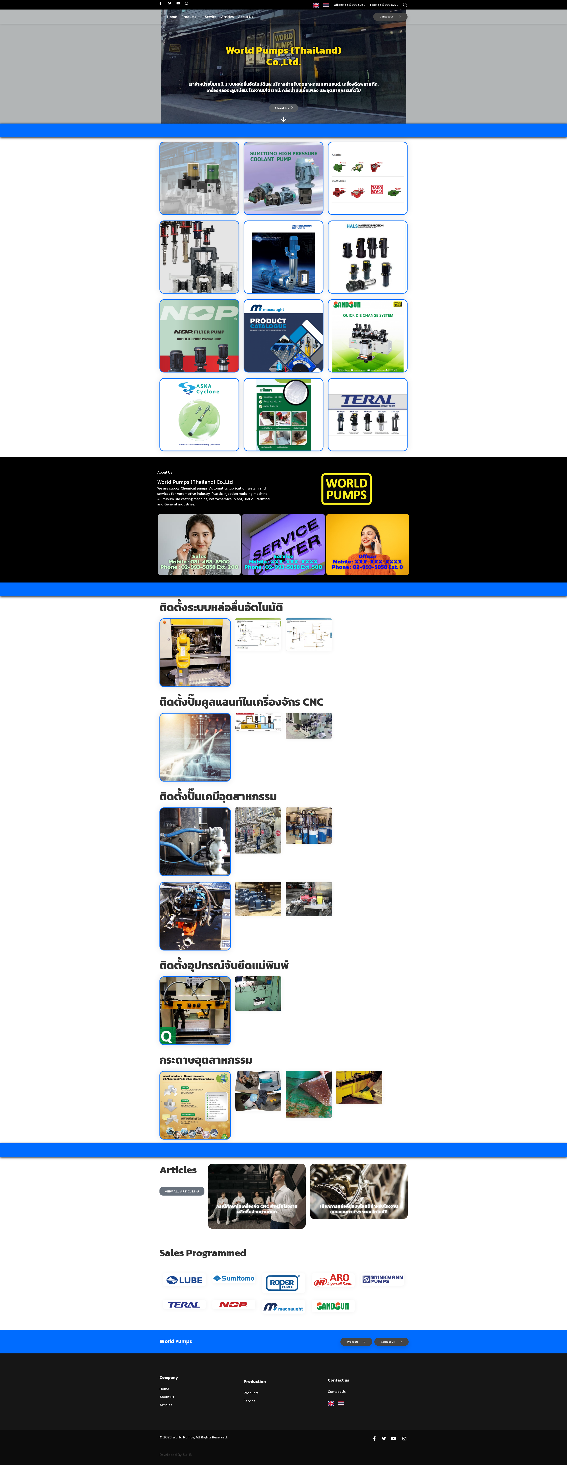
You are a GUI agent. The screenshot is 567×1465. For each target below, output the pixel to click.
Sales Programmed (202, 1252)
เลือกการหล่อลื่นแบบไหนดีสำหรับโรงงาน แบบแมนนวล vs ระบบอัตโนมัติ (359, 1209)
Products (188, 16)
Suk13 (187, 1454)
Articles (227, 16)
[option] (327, 5)
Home (172, 16)
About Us (245, 16)
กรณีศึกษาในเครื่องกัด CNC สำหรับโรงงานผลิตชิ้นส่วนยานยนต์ (256, 1209)
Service (211, 16)
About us (166, 1396)
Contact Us (387, 17)
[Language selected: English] (323, 5)
